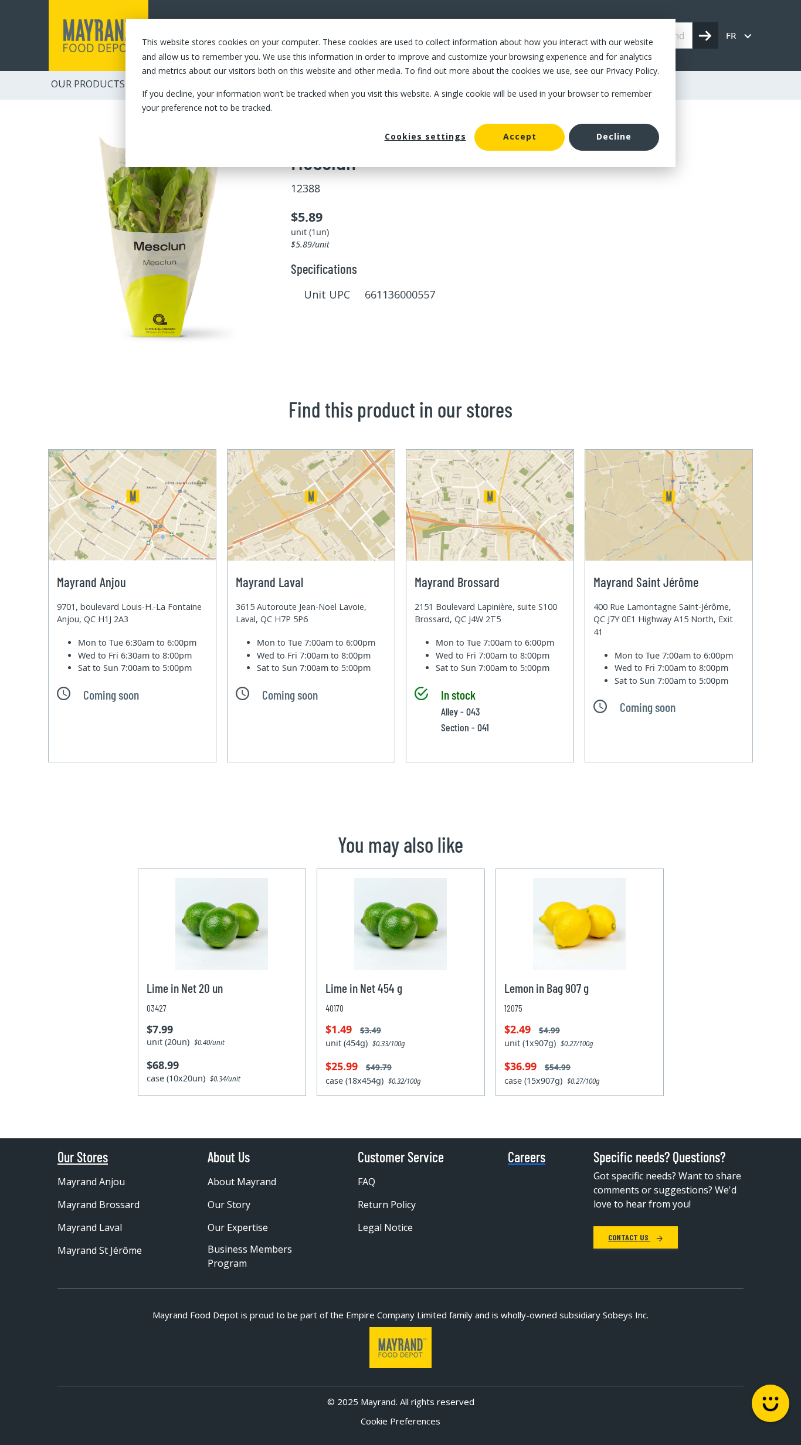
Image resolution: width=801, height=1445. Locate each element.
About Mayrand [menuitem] (242, 1181)
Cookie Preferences (400, 1421)
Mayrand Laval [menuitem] (89, 1227)
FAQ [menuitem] (366, 1181)
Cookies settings (425, 136)
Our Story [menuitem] (229, 1204)
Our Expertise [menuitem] (238, 1227)
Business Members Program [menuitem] (250, 1256)
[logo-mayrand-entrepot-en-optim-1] (98, 35)
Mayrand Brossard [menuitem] (98, 1204)
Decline (614, 136)
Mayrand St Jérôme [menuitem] (99, 1250)
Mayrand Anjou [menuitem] (91, 1181)
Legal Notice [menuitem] (385, 1227)
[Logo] (400, 1347)
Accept (520, 136)
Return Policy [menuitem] (387, 1204)
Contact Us (629, 1237)
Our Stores (82, 1157)
